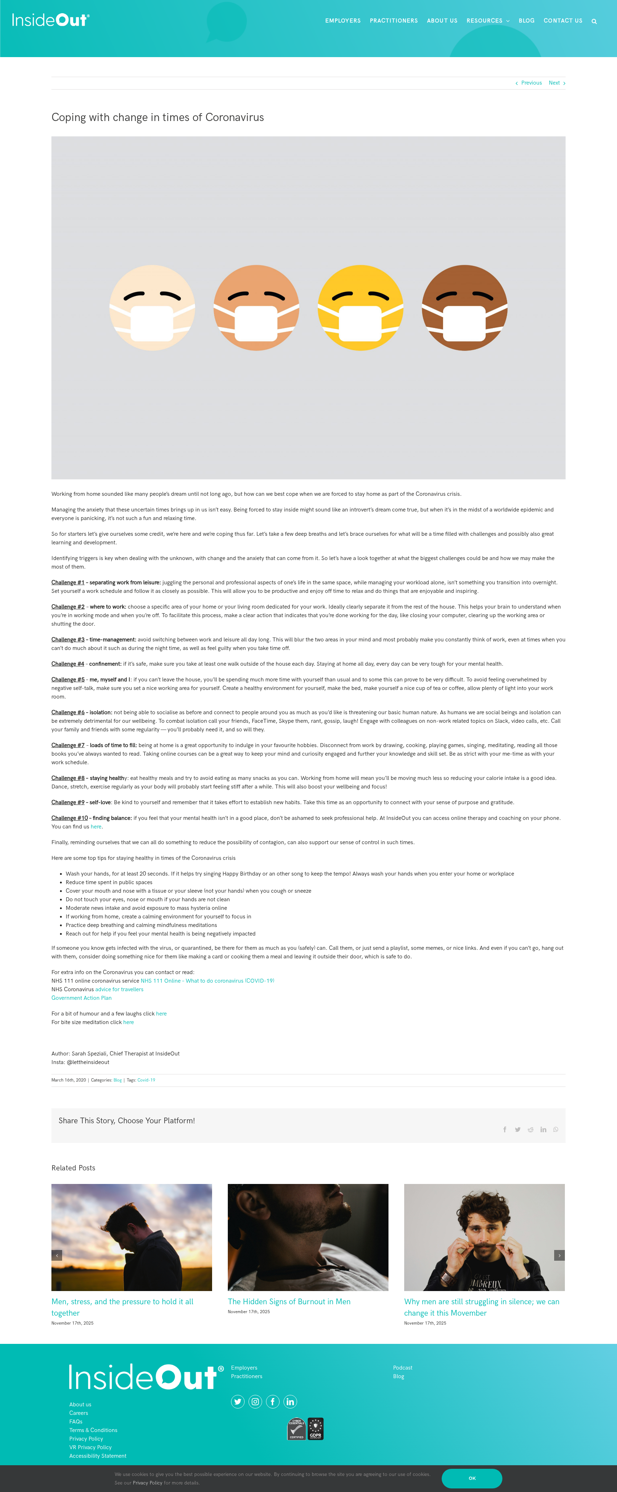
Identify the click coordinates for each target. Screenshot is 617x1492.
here (96, 826)
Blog (118, 1080)
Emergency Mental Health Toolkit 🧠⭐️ (356, 1302)
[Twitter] (238, 1413)
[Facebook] (273, 1413)
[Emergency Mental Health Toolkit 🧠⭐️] (369, 1237)
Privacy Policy (86, 1450)
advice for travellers (119, 989)
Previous (531, 83)
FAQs (75, 1433)
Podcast (402, 1379)
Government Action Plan (81, 998)
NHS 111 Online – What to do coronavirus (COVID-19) (207, 981)
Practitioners (246, 1388)
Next (554, 83)
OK (472, 1478)
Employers (244, 1379)
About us (80, 1416)
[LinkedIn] (290, 1413)
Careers (78, 1425)
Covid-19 (146, 1080)
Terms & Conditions (93, 1442)
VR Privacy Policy (90, 1459)
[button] (594, 21)
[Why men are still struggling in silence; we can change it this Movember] (192, 1237)
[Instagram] (255, 1413)
